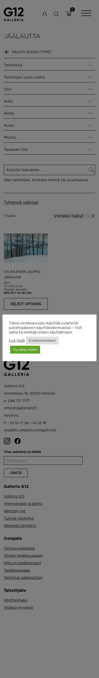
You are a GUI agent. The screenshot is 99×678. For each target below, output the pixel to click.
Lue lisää (17, 340)
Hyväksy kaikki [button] (25, 349)
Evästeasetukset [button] (42, 340)
